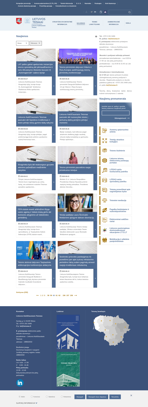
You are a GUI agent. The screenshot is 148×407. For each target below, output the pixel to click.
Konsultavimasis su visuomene (66, 6)
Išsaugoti (80, 397)
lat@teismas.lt (113, 39)
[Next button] (75, 295)
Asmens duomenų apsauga (27, 6)
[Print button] (96, 36)
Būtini (23, 397)
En (95, 12)
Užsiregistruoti (120, 118)
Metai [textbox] (19, 43)
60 (54, 295)
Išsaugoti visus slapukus (97, 397)
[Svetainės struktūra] (86, 12)
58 (48, 295)
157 (67, 295)
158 (71, 295)
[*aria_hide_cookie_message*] (131, 395)
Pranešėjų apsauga (45, 6)
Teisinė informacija (66, 3)
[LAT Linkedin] (20, 386)
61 (57, 295)
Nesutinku (115, 397)
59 (51, 295)
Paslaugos (98, 3)
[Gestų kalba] (101, 12)
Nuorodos (88, 3)
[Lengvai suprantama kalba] (105, 12)
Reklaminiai (67, 397)
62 (59, 295)
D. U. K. (78, 3)
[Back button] (38, 295)
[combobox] (22, 43)
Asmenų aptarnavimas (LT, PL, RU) (45, 3)
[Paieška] (129, 12)
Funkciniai (36, 397)
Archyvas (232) (22, 292)
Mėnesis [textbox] (34, 43)
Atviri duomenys (110, 3)
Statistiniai (51, 397)
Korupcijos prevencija (23, 3)
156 (64, 295)
